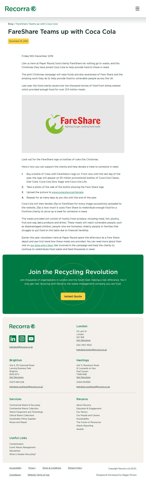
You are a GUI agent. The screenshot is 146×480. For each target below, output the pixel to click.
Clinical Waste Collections (21, 415)
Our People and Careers (88, 415)
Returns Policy (75, 468)
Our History (82, 412)
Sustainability (82, 419)
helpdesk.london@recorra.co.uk (91, 350)
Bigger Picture (129, 475)
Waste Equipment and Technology (26, 412)
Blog (10, 24)
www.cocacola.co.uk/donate (67, 192)
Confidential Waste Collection (23, 408)
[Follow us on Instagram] (22, 338)
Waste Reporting (84, 426)
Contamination (16, 444)
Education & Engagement (89, 408)
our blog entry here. (42, 245)
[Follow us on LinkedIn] (12, 338)
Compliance (15, 475)
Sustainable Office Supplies (22, 419)
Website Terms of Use (38, 475)
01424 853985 (83, 382)
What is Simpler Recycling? (22, 454)
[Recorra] (20, 8)
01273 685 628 (16, 382)
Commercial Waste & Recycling (24, 405)
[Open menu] (137, 8)
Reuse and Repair (18, 422)
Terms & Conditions (51, 468)
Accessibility (15, 468)
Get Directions (83, 340)
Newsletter (14, 451)
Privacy (32, 468)
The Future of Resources (88, 422)
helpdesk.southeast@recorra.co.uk (26, 387)
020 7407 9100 (84, 345)
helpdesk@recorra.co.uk (21, 347)
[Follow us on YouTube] (31, 338)
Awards (80, 429)
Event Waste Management (22, 447)
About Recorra (83, 405)
